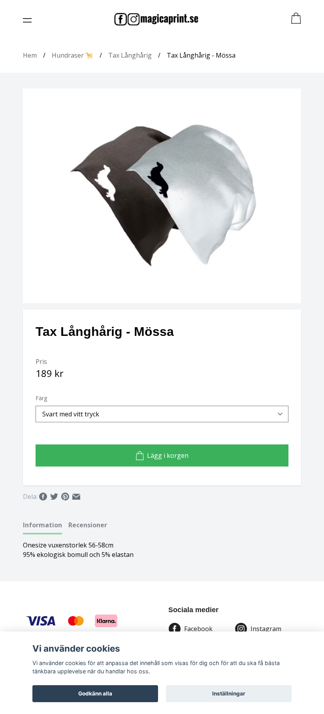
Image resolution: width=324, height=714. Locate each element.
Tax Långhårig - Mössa (201, 55)
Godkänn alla (95, 693)
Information (42, 525)
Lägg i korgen (167, 455)
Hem (30, 55)
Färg (41, 398)
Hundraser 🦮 (72, 55)
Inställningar (228, 693)
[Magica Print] (156, 19)
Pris (41, 361)
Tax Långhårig (130, 55)
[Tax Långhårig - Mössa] (162, 195)
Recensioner (87, 525)
